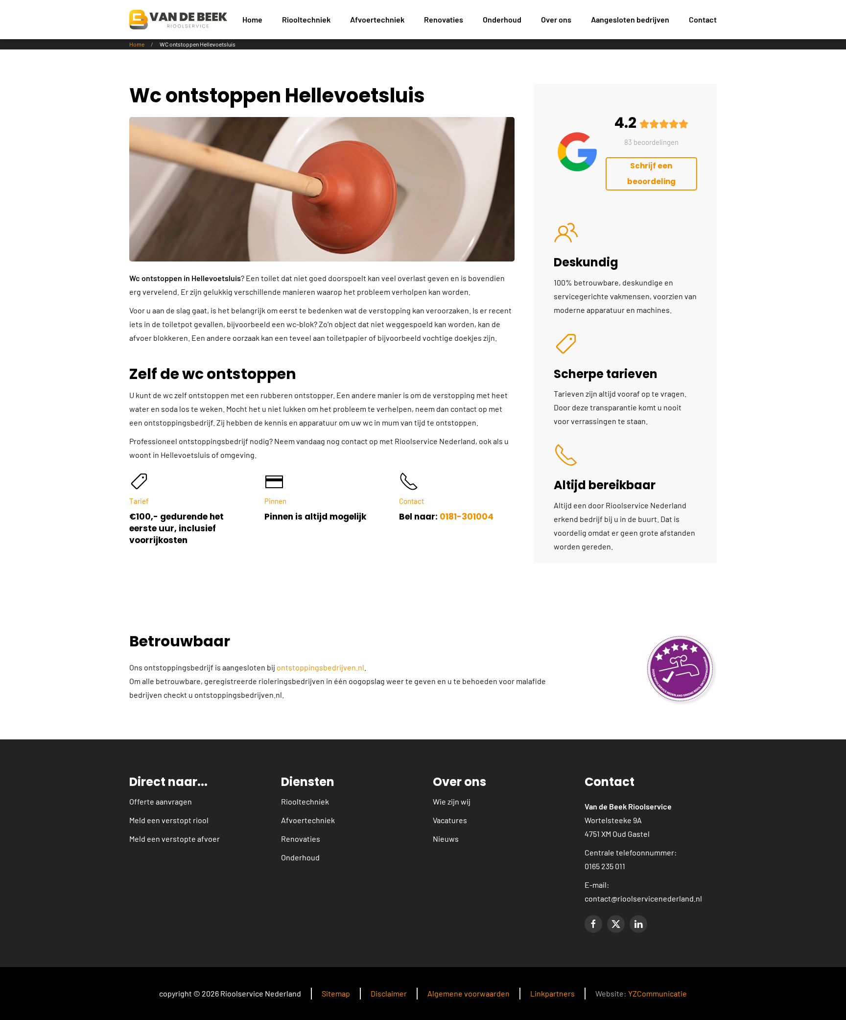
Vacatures (450, 820)
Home (252, 19)
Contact (703, 19)
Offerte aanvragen (160, 801)
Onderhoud (502, 19)
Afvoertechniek (308, 820)
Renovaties (300, 838)
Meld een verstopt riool (169, 820)
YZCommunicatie (657, 993)
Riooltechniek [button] (306, 19)
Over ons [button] (556, 19)
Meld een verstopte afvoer (174, 838)
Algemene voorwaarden (468, 993)
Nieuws (446, 838)
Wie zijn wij (451, 801)
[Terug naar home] (178, 19)
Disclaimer (389, 993)
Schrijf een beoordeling (651, 174)
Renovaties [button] (443, 19)
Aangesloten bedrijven (630, 19)
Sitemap (336, 993)
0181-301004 (467, 516)
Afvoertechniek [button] (377, 19)
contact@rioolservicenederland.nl (643, 898)
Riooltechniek (305, 801)
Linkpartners (552, 993)
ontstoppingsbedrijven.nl (320, 667)
